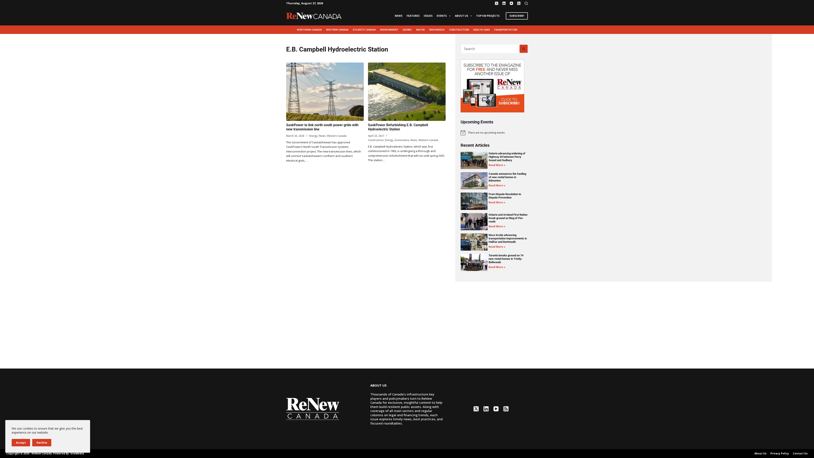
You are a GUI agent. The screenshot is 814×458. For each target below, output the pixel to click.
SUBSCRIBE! (516, 16)
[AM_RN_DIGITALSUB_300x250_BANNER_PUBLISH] (492, 85)
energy (313, 136)
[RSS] (518, 3)
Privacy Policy (779, 453)
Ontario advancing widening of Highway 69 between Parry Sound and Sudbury (507, 157)
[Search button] (524, 49)
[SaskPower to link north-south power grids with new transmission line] (325, 92)
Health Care (481, 29)
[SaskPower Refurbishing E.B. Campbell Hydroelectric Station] (407, 92)
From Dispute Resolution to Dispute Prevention (505, 196)
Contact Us (800, 453)
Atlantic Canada (364, 29)
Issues (428, 16)
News (398, 16)
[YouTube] (511, 3)
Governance (401, 140)
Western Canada (337, 29)
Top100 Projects (487, 16)
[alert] (494, 132)
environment (389, 29)
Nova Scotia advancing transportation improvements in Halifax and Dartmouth (508, 238)
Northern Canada (309, 29)
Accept (21, 442)
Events (442, 16)
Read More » (497, 165)
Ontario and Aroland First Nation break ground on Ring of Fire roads (508, 218)
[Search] (526, 3)
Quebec (407, 29)
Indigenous (437, 29)
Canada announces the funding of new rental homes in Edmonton (507, 177)
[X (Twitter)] (496, 3)
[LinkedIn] (504, 3)
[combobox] (490, 49)
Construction (459, 29)
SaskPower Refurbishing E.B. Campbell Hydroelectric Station (398, 127)
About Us (461, 16)
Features (413, 16)
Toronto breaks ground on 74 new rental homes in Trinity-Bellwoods (506, 259)
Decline (41, 442)
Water (420, 29)
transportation (505, 29)
